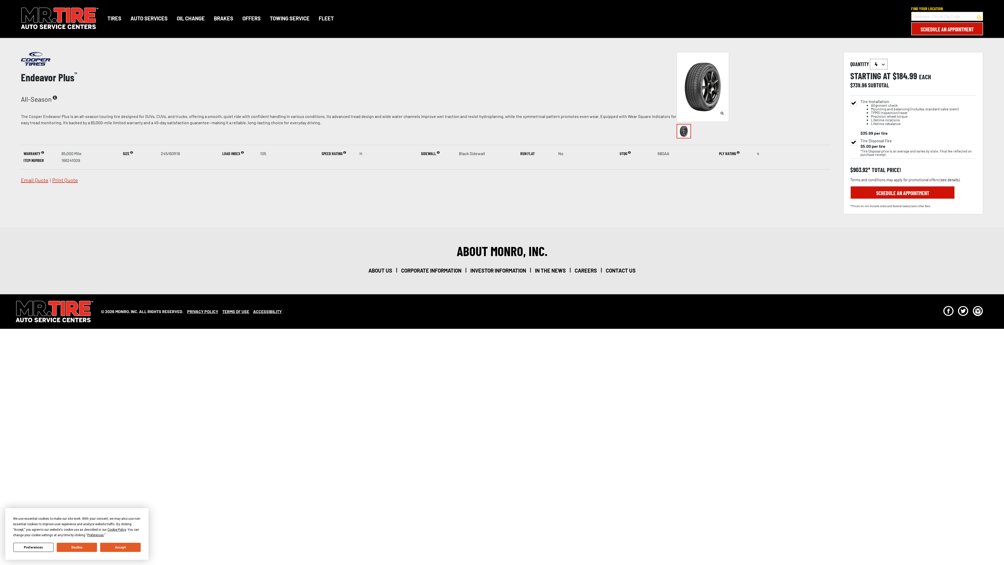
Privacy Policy (202, 311)
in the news (550, 270)
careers (586, 270)
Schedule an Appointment (947, 29)
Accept (120, 547)
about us (380, 270)
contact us (621, 270)
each (925, 77)
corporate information (431, 270)
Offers (251, 18)
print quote (65, 180)
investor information (498, 270)
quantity (860, 64)
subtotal (878, 85)
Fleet (326, 18)
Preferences (33, 547)
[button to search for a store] (979, 16)
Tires (114, 18)
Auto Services (149, 18)
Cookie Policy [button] (116, 530)
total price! (885, 170)
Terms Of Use (235, 311)
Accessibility (267, 311)
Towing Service (290, 18)
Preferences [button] (95, 535)
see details (950, 180)
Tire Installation (909, 112)
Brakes (223, 18)
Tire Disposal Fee (876, 141)
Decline (76, 547)
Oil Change (191, 18)
